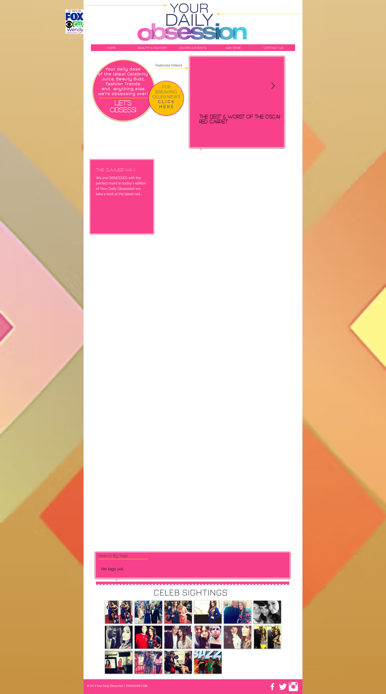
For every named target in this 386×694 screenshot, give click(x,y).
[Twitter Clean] (282, 686)
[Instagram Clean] (293, 686)
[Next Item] (273, 86)
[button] (118, 612)
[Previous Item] (201, 86)
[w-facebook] (272, 686)
